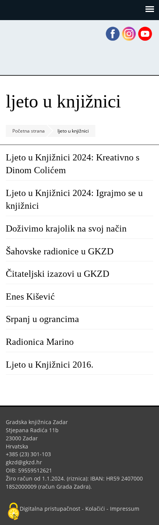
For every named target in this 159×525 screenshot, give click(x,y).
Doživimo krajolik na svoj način (66, 228)
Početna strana (28, 131)
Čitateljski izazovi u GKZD (57, 274)
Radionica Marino (40, 342)
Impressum (124, 508)
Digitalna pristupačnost (50, 508)
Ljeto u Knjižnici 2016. (49, 365)
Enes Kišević (30, 296)
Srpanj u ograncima (42, 319)
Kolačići (95, 508)
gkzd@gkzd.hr (27, 462)
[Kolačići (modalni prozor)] (13, 512)
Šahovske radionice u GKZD (59, 251)
